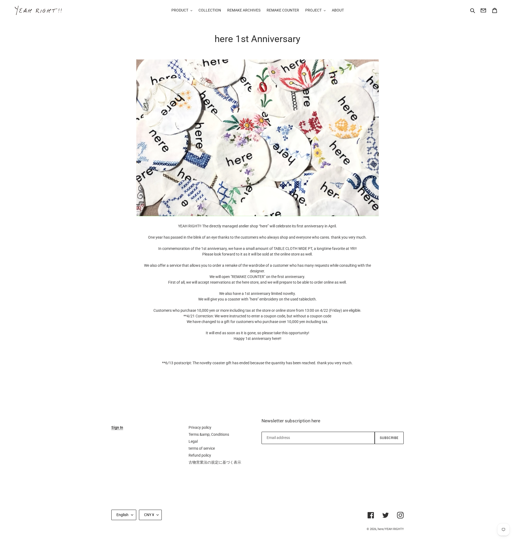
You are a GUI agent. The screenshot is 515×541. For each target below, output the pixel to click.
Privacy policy (200, 427)
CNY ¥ (149, 515)
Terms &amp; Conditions (209, 434)
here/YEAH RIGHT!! (391, 529)
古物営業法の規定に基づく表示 (215, 462)
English (122, 515)
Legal (193, 441)
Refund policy (200, 455)
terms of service (202, 448)
